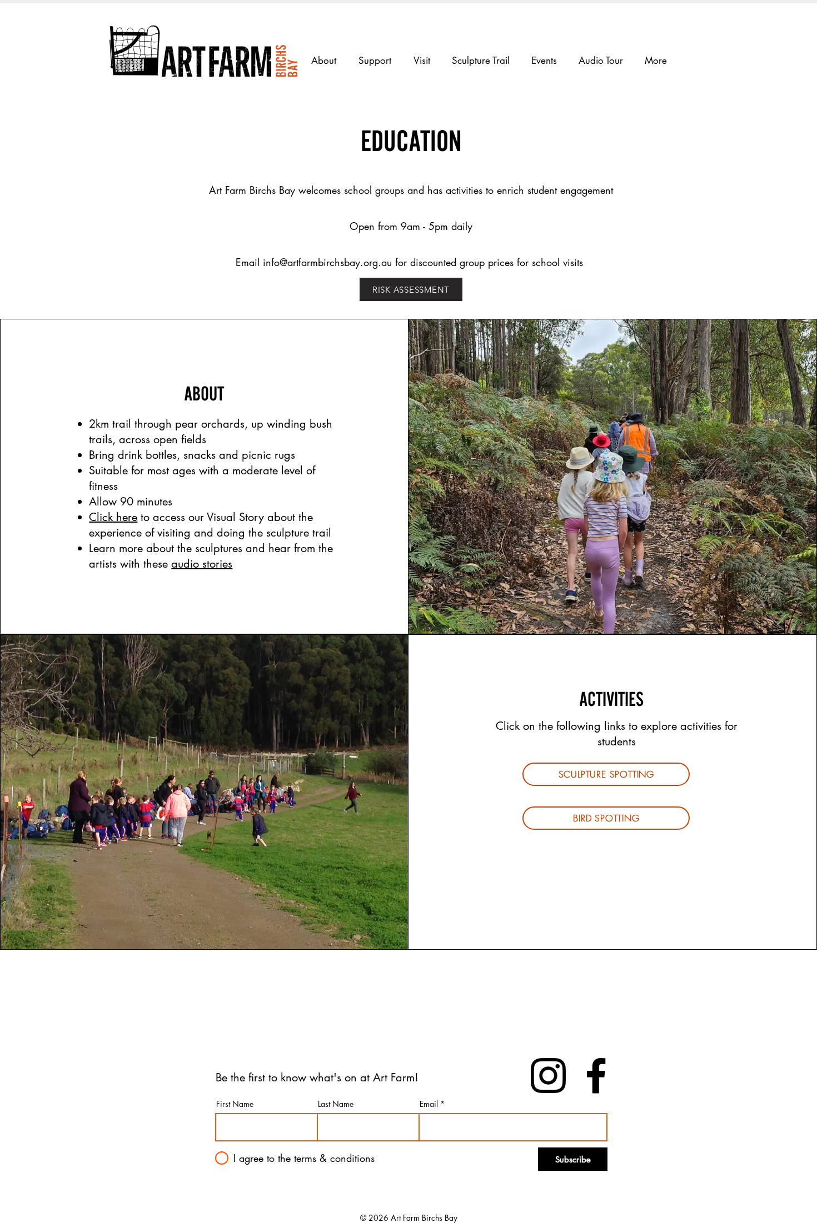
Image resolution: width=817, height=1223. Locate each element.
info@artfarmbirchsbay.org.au (327, 262)
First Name (234, 1104)
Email (429, 1104)
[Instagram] (548, 1075)
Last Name (335, 1104)
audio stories (201, 564)
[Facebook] (596, 1075)
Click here (113, 517)
